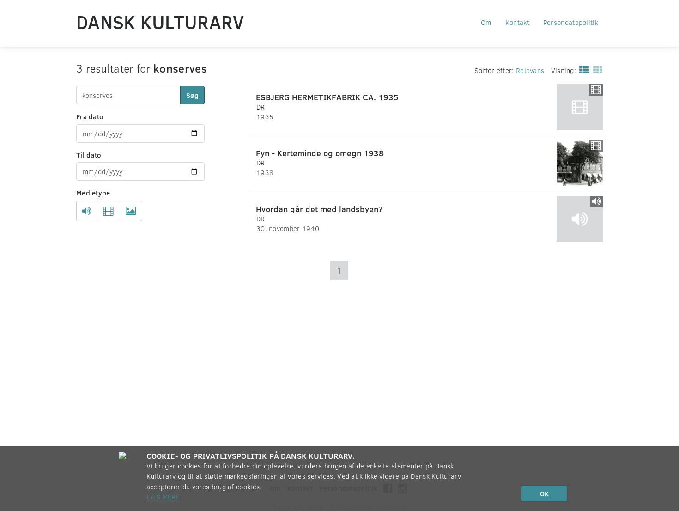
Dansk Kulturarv (160, 21)
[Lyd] (86, 211)
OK (544, 493)
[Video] (108, 211)
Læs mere (163, 496)
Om (486, 22)
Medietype (93, 192)
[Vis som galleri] (596, 69)
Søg (192, 95)
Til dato (88, 154)
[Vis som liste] (582, 69)
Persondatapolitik (570, 22)
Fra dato (89, 116)
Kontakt (517, 22)
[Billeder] (131, 211)
